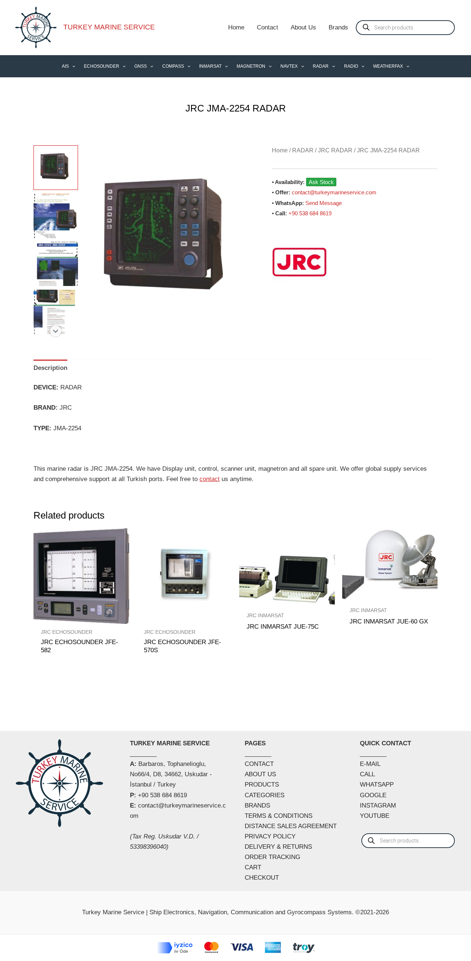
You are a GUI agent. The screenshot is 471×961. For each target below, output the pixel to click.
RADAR (321, 66)
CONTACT (259, 763)
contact (209, 479)
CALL (367, 774)
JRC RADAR (335, 150)
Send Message (323, 203)
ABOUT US (260, 774)
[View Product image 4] (55, 312)
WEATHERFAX (388, 66)
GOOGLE (373, 795)
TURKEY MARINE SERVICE (109, 27)
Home (236, 27)
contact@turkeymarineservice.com (334, 192)
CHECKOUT (262, 877)
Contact (267, 27)
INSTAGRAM (378, 805)
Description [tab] (50, 367)
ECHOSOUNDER (101, 66)
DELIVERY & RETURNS (278, 846)
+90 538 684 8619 (310, 213)
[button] (72, 66)
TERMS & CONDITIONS (278, 815)
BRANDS (257, 805)
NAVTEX (289, 66)
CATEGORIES (264, 795)
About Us (303, 27)
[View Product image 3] (55, 264)
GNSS (140, 66)
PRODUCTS (262, 784)
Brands (338, 27)
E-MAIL (370, 763)
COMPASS (173, 66)
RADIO (351, 66)
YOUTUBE (374, 815)
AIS (65, 66)
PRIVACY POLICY (270, 836)
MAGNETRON (251, 66)
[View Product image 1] (55, 168)
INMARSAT (210, 66)
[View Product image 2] (55, 216)
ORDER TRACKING (272, 857)
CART (253, 867)
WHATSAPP (377, 784)
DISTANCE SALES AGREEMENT (291, 826)
